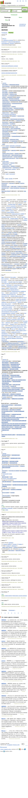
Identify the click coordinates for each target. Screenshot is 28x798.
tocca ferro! (4, 186)
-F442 (12, 537)
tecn (15, 333)
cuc (13, 335)
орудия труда (21, 116)
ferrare (20, 548)
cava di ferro (5, 100)
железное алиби (14, 369)
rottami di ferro (5, 365)
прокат (14, 204)
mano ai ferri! (5, 123)
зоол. (22, 141)
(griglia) (4, 397)
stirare (12, 126)
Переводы (7, 17)
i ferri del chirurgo (6, 381)
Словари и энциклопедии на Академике (12, 5)
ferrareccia (4, 41)
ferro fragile (20, 447)
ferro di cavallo (7, 310)
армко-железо (8, 595)
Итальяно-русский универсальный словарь (10, 511)
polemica (18, 248)
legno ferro (18, 336)
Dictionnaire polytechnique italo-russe (9, 54)
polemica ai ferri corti (7, 156)
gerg (2, 336)
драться (22, 150)
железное (5, 125)
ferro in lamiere (5, 86)
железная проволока (14, 98)
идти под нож (16, 384)
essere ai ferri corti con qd (8, 158)
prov (5, 349)
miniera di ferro (5, 101)
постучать (11, 183)
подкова (14, 133)
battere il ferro (5, 112)
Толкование (4, 32)
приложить (22, 188)
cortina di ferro (5, 408)
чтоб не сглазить (10, 344)
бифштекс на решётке (17, 398)
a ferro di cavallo (13, 311)
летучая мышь (6, 134)
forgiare (20, 544)
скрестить (13, 150)
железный (9, 97)
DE (20, 1)
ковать (12, 112)
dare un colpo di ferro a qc (8, 130)
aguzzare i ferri (5, 188)
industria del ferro (6, 103)
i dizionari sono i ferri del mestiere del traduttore (14, 423)
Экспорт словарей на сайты (5, 749)
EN (17, 1)
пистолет (12, 173)
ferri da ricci (5, 122)
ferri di (3, 116)
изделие (10, 125)
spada (6, 178)
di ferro (4, 97)
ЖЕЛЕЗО (3, 619)
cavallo (7, 133)
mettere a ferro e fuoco (7, 153)
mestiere (14, 116)
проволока (9, 209)
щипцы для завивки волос (19, 379)
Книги (20, 17)
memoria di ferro (6, 109)
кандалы (6, 164)
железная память (16, 367)
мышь (7, 234)
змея (15, 142)
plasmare (14, 545)
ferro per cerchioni (21, 575)
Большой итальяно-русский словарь (9, 47)
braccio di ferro (5, 415)
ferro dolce (4, 90)
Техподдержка (9, 744)
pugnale (10, 178)
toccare (8, 263)
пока (25, 191)
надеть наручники (19, 395)
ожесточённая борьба (17, 155)
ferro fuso (4, 95)
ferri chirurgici (5, 119)
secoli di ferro (20, 341)
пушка (6, 173)
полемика (7, 249)
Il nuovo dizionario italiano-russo (8, 438)
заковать (13, 166)
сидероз (14, 106)
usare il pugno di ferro (7, 405)
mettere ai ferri (5, 166)
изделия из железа (8, 40)
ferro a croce (20, 68)
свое (7, 547)
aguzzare (10, 267)
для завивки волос (11, 478)
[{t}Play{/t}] (6, 34)
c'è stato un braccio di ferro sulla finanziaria (13, 417)
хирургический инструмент (20, 481)
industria (12, 212)
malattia (22, 213)
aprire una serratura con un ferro (10, 466)
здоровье (3, 216)
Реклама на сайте (16, 744)
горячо (9, 270)
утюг (17, 126)
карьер (19, 100)
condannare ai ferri (6, 167)
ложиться (18, 120)
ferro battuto (5, 362)
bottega (7, 116)
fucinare (15, 544)
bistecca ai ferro (6, 398)
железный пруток (15, 364)
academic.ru (5, 2)
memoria (8, 216)
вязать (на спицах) (16, 376)
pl (3, 164)
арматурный (8, 169)
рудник (8, 212)
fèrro (2, 277)
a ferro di (4, 136)
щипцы (11, 122)
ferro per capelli (6, 379)
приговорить (16, 167)
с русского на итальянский (22, 24)
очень (11, 188)
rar (14, 328)
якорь (16, 251)
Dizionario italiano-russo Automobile (8, 75)
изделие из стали (10, 227)
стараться (18, 267)
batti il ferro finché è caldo (8, 434)
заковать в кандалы (15, 394)
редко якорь (6, 161)
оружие (7, 145)
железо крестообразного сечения (9, 65)
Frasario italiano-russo (6, 537)
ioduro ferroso (20, 589)
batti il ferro (4, 191)
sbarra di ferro (5, 364)
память (23, 216)
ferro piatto (4, 92)
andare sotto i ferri (20, 300)
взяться (13, 147)
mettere (25, 245)
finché (8, 191)
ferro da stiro (24, 305)
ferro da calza (5, 375)
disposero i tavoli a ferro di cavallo (11, 389)
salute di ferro (5, 108)
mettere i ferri (5, 394)
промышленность (16, 213)
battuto (6, 94)
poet (23, 317)
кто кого (13, 415)
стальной (12, 95)
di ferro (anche (5, 361)
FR (26, 1)
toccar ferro (4, 470)
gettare (20, 251)
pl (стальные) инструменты (9, 114)
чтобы (19, 186)
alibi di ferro (5, 369)
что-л (2, 232)
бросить (12, 162)
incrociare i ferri (6, 150)
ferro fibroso (20, 54)
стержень (13, 169)
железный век (13, 462)
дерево (22, 259)
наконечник (14, 141)
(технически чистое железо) (19, 595)
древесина (4, 260)
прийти (23, 147)
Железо (3, 718)
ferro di (4, 133)
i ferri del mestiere (6, 420)
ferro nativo (5, 84)
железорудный (13, 100)
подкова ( (13, 386)
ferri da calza (5, 139)
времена (3, 263)
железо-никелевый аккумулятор (9, 72)
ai (15, 335)
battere (16, 218)
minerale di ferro (6, 455)
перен (11, 109)
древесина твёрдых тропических (14, 338)
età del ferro (5, 462)
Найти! (24, 9)
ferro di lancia (5, 141)
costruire (16, 547)
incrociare (25, 243)
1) (11, 133)
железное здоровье (19, 108)
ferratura (12, 43)
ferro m (4, 38)
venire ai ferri (5, 147)
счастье (10, 547)
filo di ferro (4, 98)
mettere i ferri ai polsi (7, 395)
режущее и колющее (15, 145)
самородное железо (14, 84)
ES (23, 1)
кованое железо (14, 362)
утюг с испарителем (15, 128)
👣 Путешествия (3, 747)
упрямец (12, 218)
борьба (14, 248)
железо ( (5, 359)
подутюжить (5, 131)
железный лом (15, 365)
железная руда (16, 455)
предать (17, 153)
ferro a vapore (5, 128)
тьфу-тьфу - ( (14, 186)
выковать (11, 542)
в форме (13, 235)
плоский (11, 92)
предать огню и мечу (20, 426)
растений (3, 339)
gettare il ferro (5, 162)
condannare (14, 254)
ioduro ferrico (20, 582)
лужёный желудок (16, 414)
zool (19, 310)
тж (12, 207)
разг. (16, 130)
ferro (19, 61)
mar (12, 328)
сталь (25, 201)
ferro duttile (20, 568)
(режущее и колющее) (7, 508)
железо (19, 47)
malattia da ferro (6, 106)
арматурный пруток (6, 335)
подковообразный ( (16, 387)
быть (17, 158)
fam (11, 308)
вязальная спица (14, 375)
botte (19, 181)
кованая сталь (13, 94)
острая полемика (18, 156)
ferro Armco (23, 597)
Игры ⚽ (7, 20)
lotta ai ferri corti (6, 155)
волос (2, 226)
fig (17, 292)
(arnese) (5, 373)
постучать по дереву (15, 409)
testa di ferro (4, 296)
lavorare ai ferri (6, 376)
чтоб (26, 263)
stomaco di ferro (6, 414)
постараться (16, 188)
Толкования (14, 14)
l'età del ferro (5, 341)
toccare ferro (5, 183)
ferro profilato (5, 458)
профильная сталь (16, 458)
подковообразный (16, 136)
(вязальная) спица (7, 473)
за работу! (12, 123)
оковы (10, 164)
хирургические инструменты (17, 119)
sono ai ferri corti (6, 428)
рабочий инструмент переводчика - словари (13, 425)
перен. (18, 97)
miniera (11, 210)
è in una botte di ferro (7, 411)
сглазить (5, 265)
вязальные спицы (14, 139)
